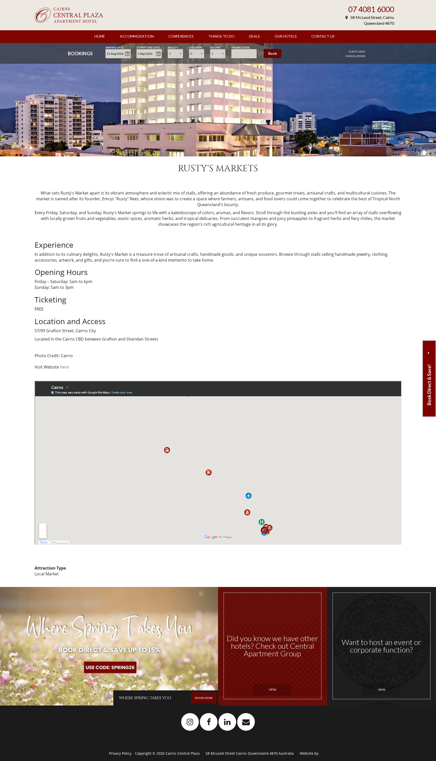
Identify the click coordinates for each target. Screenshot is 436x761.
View (272, 689)
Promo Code (240, 47)
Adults (173, 47)
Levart (324, 753)
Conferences (181, 36)
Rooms (215, 47)
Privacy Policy (120, 753)
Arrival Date (114, 47)
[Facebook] (209, 722)
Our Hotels (286, 36)
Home (99, 36)
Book (272, 53)
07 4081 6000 (371, 9)
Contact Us (323, 36)
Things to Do (221, 36)
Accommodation (137, 36)
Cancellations (355, 56)
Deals (254, 36)
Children (195, 47)
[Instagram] (190, 722)
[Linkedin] (227, 722)
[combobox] (175, 53)
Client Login (357, 51)
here (64, 367)
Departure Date (148, 47)
